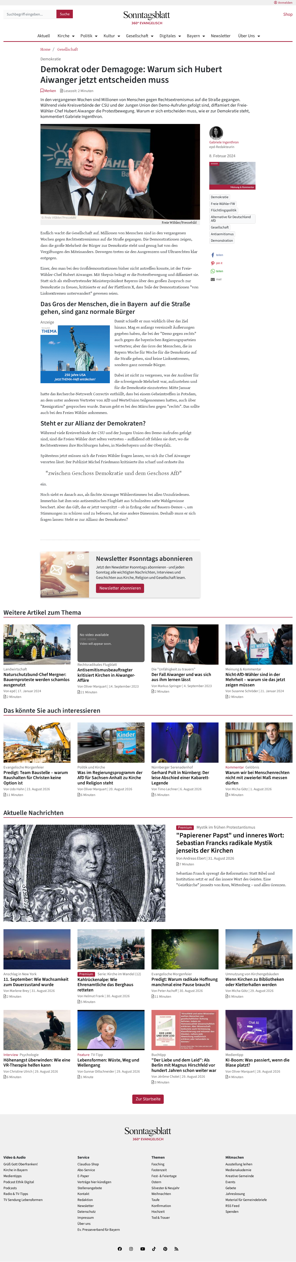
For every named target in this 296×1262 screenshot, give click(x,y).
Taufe (155, 1199)
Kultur (109, 36)
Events (230, 1182)
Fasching (157, 1164)
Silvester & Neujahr (165, 1188)
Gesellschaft (137, 36)
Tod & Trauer (160, 1217)
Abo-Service (86, 1170)
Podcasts (10, 1188)
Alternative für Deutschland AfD (231, 218)
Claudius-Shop (88, 1164)
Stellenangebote (89, 1188)
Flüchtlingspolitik (224, 210)
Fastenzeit (159, 1170)
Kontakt (83, 1193)
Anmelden (285, 2)
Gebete (230, 1188)
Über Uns (246, 36)
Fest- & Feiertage (164, 1176)
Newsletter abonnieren (120, 588)
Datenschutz (86, 1211)
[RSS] (176, 1250)
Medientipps (12, 1176)
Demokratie (219, 197)
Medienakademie (238, 1170)
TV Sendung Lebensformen (23, 1199)
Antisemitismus (222, 234)
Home (45, 49)
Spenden (231, 1211)
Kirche (63, 36)
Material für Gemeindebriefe (246, 1199)
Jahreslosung (235, 1193)
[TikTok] (154, 1250)
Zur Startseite (148, 1099)
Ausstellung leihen (238, 1164)
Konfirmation (161, 1205)
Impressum (85, 1217)
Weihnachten (161, 1193)
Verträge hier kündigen (94, 1182)
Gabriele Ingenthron (224, 142)
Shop (288, 14)
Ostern (156, 1182)
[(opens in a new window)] (120, 1250)
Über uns (83, 1223)
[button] (48, 91)
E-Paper (83, 1176)
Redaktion (85, 1199)
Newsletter (221, 36)
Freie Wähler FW (223, 203)
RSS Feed (232, 1205)
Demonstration (222, 240)
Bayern (193, 36)
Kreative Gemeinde (239, 1176)
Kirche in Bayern (15, 1170)
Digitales (168, 36)
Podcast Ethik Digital (18, 1182)
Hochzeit (158, 1211)
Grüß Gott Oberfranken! (20, 1164)
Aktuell (43, 36)
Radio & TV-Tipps (15, 1193)
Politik (86, 36)
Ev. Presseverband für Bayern (98, 1229)
